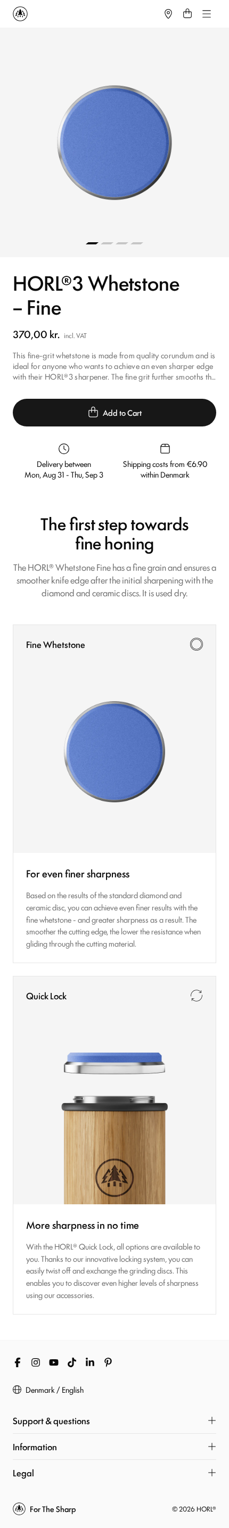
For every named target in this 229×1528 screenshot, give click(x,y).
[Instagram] (36, 1362)
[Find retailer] (168, 13)
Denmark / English (55, 1389)
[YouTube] (54, 1362)
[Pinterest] (108, 1362)
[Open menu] (206, 13)
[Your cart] (187, 13)
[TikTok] (72, 1362)
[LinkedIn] (90, 1362)
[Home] (86, 13)
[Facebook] (18, 1362)
